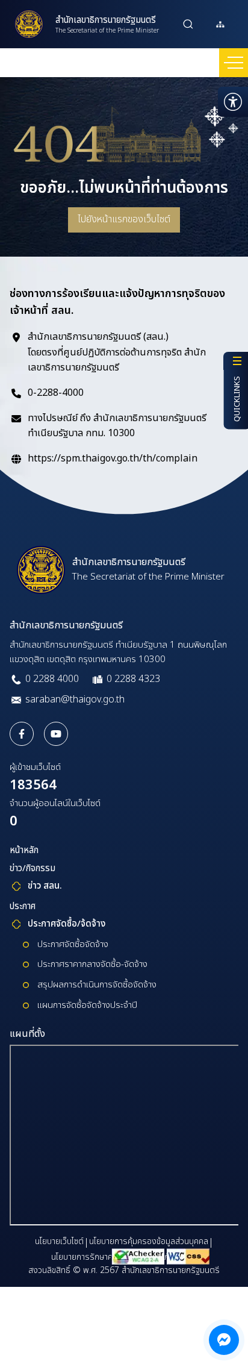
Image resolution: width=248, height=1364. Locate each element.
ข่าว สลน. (45, 886)
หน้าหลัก (24, 850)
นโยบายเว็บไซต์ (59, 1241)
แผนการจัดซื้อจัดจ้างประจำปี (87, 1005)
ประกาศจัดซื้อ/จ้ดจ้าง (66, 924)
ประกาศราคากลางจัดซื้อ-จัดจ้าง (92, 964)
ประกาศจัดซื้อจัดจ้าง (72, 944)
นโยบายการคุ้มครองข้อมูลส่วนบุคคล (148, 1241)
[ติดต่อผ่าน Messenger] (224, 1340)
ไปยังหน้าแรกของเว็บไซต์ (124, 219)
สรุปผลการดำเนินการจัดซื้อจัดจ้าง (97, 985)
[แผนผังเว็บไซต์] (220, 24)
